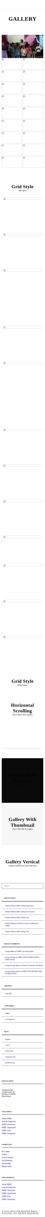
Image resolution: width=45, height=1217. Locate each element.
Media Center (7, 1166)
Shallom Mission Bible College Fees (17, 917)
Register (7, 1039)
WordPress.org (10, 1063)
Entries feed (9, 1051)
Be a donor (6, 1151)
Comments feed (10, 1057)
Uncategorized (10, 1019)
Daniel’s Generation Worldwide (32, 965)
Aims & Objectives (9, 1121)
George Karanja (10, 957)
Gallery (4, 1154)
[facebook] (2, 1215)
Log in (7, 1045)
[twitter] (15, 1215)
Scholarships (6, 1163)
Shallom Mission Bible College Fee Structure (20, 912)
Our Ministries (7, 1160)
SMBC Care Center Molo (25, 951)
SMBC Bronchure (8, 1124)
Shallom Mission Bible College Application (19, 906)
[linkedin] (7, 1215)
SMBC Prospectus (8, 1133)
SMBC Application (9, 1127)
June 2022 (8, 993)
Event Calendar (7, 1157)
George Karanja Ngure (12, 965)
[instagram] (19, 1215)
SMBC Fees (6, 1130)
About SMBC (7, 1118)
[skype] (11, 1215)
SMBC (7, 1013)
